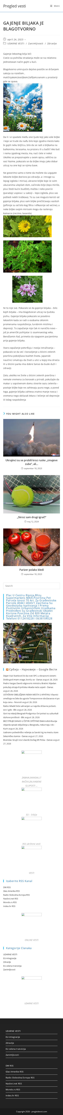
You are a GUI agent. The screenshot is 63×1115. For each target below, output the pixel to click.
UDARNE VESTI (15, 43)
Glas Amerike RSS (11, 891)
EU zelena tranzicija (12, 965)
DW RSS (7, 887)
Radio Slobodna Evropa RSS (16, 894)
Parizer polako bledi (31, 570)
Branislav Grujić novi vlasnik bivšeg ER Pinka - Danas (28, 739)
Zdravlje (52, 43)
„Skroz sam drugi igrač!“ (31, 517)
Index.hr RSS (9, 906)
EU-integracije (9, 958)
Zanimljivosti (35, 43)
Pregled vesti (14, 6)
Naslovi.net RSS (10, 898)
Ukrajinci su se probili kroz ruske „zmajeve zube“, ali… (31, 462)
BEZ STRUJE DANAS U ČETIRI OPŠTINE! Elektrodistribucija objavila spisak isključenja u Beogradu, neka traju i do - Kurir (30, 725)
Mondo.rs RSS (10, 902)
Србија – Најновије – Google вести (33, 669)
